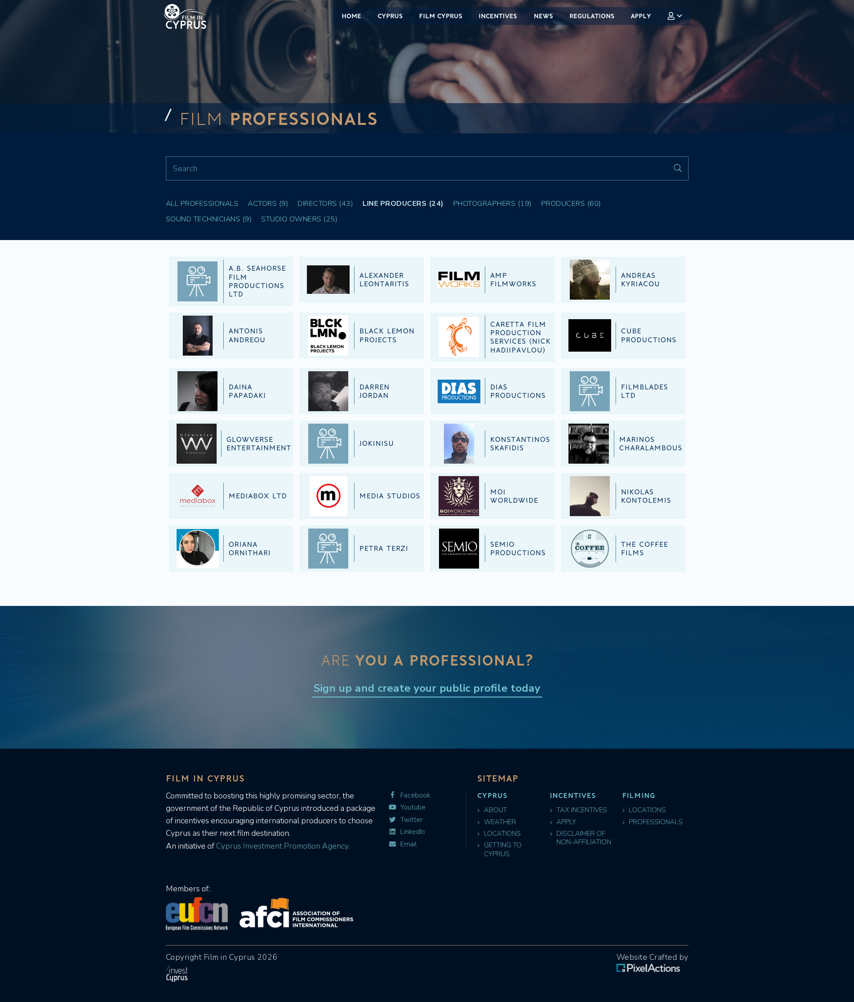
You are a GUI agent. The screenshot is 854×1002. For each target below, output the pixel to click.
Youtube (412, 807)
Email (408, 844)
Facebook (414, 795)
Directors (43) (325, 203)
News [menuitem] (543, 15)
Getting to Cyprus (503, 849)
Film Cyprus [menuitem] (440, 15)
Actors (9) (268, 203)
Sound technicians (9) (209, 219)
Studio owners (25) (299, 219)
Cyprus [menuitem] (390, 15)
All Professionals (202, 203)
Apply (566, 822)
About (495, 810)
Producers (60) (571, 203)
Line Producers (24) (403, 203)
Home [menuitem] (351, 15)
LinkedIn (412, 832)
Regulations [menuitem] (591, 15)
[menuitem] (675, 16)
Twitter (411, 820)
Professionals (656, 822)
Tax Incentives (581, 810)
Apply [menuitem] (641, 15)
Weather (500, 822)
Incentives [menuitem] (498, 15)
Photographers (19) (492, 203)
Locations (502, 834)
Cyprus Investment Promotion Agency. (282, 846)
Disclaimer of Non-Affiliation (583, 838)
